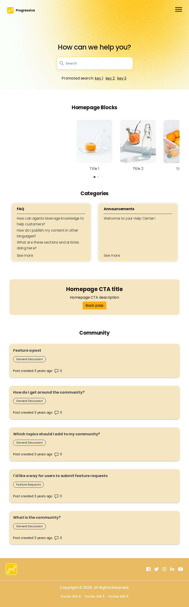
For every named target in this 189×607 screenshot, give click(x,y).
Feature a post (27, 350)
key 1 (99, 78)
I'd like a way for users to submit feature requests (60, 475)
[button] (94, 177)
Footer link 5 (95, 596)
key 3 (121, 78)
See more (25, 255)
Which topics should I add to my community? (56, 434)
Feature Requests (28, 484)
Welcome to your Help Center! (130, 218)
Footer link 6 (118, 596)
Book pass (95, 305)
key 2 (110, 78)
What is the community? (36, 517)
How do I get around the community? (49, 392)
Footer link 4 (71, 596)
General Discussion (29, 359)
